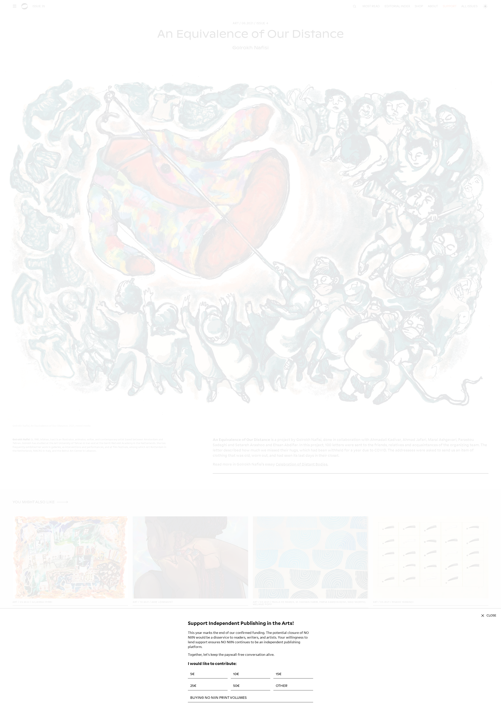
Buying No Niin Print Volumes (218, 698)
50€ (236, 686)
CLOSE (491, 615)
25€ (193, 686)
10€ (236, 674)
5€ (192, 674)
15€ (278, 674)
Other (281, 686)
